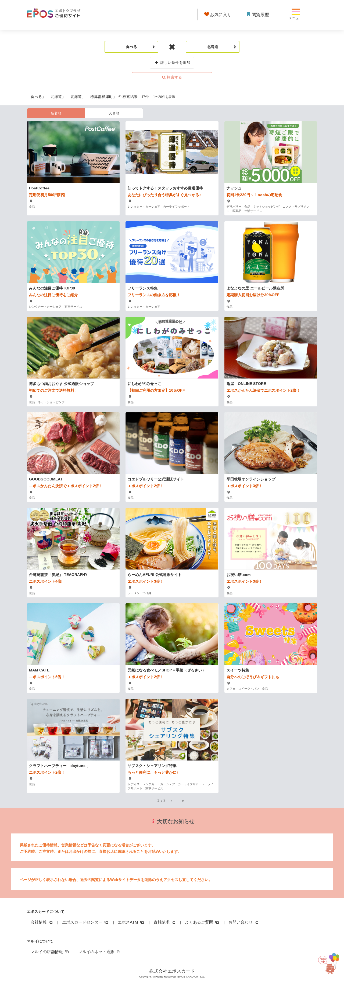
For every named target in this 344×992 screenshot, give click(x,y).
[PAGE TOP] (328, 968)
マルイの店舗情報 (47, 951)
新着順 (56, 113)
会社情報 (39, 922)
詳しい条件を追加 (174, 62)
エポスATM (128, 922)
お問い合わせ (241, 922)
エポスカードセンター (82, 922)
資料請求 (162, 922)
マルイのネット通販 (97, 951)
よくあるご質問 (199, 922)
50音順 (114, 113)
